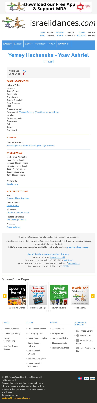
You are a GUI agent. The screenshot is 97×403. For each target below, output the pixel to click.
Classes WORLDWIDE (9, 339)
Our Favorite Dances (37, 329)
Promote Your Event (84, 342)
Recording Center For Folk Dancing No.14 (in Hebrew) (31, 145)
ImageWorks (74, 263)
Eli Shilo (66, 266)
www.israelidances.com (78, 247)
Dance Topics (13, 205)
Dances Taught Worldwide (34, 364)
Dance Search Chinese (34, 352)
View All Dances (26, 112)
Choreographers (35, 333)
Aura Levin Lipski (57, 257)
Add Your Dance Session (11, 347)
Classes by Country (12, 333)
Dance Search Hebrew (34, 344)
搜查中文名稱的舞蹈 (37, 358)
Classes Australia (11, 329)
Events (28, 44)
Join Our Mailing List (85, 349)
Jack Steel (67, 260)
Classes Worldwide (60, 348)
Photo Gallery (86, 331)
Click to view (12, 184)
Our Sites (39, 44)
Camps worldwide (60, 338)
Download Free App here (18, 198)
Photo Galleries (13, 227)
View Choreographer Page (47, 112)
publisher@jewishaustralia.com (16, 398)
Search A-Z (63, 44)
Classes (6, 44)
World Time (85, 335)
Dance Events (58, 329)
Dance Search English (37, 338)
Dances (17, 44)
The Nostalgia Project (16, 220)
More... (51, 44)
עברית (48, 61)
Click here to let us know (18, 212)
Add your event (59, 333)
